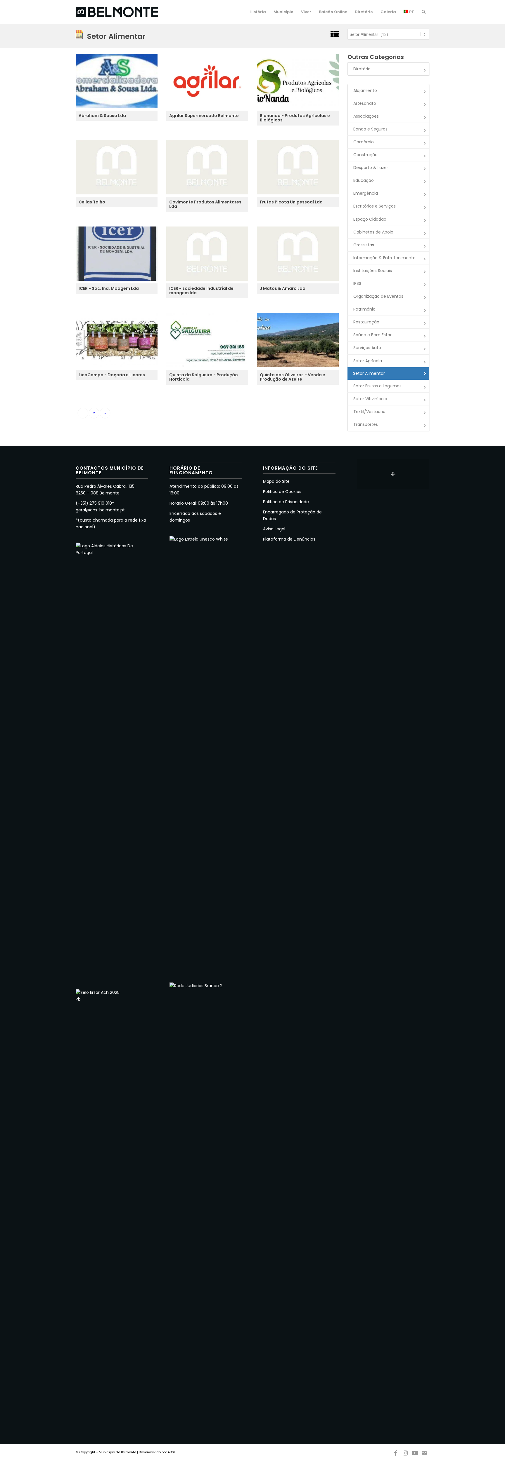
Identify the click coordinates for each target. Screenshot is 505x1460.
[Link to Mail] (424, 1451)
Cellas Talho (92, 202)
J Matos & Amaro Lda (282, 288)
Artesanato (364, 103)
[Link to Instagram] (405, 1451)
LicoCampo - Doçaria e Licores (112, 375)
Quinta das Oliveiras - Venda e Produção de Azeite (292, 377)
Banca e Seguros (370, 129)
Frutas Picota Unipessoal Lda (291, 202)
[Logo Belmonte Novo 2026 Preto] (117, 12)
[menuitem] (258, 12)
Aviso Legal (274, 529)
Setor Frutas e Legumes (377, 386)
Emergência (365, 193)
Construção (365, 155)
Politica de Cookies (282, 491)
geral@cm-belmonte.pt (100, 510)
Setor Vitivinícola (370, 399)
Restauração (366, 322)
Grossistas (363, 245)
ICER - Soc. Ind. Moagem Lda (109, 288)
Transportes (365, 424)
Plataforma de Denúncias (289, 539)
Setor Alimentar (369, 373)
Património (364, 309)
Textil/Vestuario (369, 411)
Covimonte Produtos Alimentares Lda (205, 204)
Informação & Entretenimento (384, 258)
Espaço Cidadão (369, 219)
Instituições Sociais (372, 270)
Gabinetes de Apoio (373, 232)
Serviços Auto (367, 348)
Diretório (362, 69)
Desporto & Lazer (370, 167)
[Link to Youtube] (415, 1451)
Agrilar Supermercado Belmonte (204, 116)
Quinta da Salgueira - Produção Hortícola (203, 377)
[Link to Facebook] (395, 1451)
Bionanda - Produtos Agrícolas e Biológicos (295, 118)
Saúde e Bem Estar (372, 335)
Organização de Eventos (378, 296)
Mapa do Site (276, 481)
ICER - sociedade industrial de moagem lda (201, 290)
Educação (363, 180)
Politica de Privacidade (286, 502)
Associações (366, 116)
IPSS (357, 283)
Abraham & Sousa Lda (102, 116)
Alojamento (365, 90)
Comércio (363, 142)
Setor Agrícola (367, 361)
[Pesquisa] (423, 12)
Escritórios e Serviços (374, 206)
